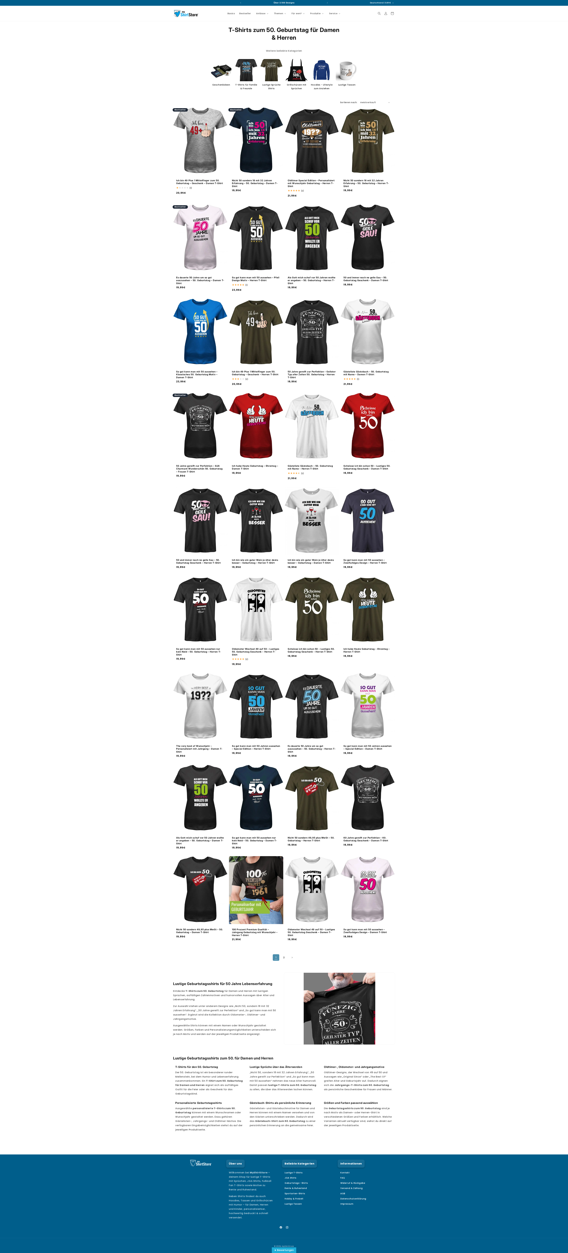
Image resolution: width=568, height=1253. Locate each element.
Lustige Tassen (293, 1203)
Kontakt (345, 1172)
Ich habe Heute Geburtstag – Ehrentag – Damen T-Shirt (255, 467)
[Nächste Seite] (292, 957)
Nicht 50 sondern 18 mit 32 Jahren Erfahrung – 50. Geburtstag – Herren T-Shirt (366, 183)
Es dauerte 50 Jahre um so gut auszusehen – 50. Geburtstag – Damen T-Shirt (200, 280)
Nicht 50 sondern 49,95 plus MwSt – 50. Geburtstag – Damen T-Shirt (199, 931)
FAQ (342, 1177)
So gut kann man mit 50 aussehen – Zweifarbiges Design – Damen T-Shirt (365, 931)
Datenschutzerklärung (353, 1198)
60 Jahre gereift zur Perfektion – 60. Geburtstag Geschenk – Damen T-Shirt (365, 839)
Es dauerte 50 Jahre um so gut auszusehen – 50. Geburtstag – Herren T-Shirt (311, 749)
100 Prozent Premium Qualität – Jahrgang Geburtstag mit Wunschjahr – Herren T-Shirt (255, 932)
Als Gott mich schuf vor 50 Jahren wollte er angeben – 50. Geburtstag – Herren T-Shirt (311, 280)
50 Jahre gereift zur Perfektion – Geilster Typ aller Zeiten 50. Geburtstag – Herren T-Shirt (312, 374)
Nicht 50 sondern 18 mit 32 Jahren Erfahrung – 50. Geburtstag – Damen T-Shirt (254, 183)
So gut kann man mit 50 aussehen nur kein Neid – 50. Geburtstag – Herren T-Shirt (198, 652)
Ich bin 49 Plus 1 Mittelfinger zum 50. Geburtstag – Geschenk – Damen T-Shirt (199, 182)
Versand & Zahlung (351, 1188)
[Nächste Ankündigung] (327, 3)
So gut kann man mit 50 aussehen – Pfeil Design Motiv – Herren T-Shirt (255, 279)
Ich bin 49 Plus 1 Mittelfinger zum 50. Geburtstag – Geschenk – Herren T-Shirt (255, 373)
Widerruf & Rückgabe (352, 1183)
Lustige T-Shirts (294, 1172)
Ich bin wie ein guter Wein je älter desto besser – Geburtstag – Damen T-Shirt (311, 561)
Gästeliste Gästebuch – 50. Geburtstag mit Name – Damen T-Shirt (366, 373)
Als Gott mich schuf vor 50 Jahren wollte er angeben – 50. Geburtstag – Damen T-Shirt (200, 840)
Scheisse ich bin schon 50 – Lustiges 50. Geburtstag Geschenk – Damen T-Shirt (366, 467)
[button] (261, 13)
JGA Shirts (290, 1177)
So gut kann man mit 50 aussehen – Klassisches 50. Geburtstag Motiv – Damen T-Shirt (197, 374)
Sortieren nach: (348, 102)
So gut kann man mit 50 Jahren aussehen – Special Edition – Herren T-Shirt (256, 747)
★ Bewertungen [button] (284, 1250)
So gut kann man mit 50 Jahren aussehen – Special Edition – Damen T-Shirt (367, 747)
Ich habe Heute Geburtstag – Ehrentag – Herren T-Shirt (366, 650)
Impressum (346, 1203)
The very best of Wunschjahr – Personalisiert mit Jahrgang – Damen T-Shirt (199, 749)
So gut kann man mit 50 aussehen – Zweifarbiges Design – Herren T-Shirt (365, 561)
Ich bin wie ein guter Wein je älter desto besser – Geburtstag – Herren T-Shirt (255, 561)
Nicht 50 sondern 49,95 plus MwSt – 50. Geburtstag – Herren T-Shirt (311, 839)
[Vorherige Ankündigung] (240, 3)
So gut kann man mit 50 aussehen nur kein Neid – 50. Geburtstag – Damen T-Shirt (254, 840)
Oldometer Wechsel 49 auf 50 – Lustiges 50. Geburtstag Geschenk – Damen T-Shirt (311, 932)
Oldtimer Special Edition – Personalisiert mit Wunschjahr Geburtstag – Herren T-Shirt (311, 183)
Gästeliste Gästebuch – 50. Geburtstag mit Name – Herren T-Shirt (310, 467)
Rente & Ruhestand (296, 1188)
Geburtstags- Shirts (296, 1183)
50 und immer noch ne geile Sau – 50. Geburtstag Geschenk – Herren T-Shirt (198, 561)
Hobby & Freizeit (294, 1198)
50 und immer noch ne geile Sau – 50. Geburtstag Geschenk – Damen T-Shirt (365, 279)
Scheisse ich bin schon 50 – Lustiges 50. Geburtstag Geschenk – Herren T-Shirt (311, 650)
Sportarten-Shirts (295, 1193)
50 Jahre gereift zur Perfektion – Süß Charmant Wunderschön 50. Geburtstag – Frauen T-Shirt (199, 468)
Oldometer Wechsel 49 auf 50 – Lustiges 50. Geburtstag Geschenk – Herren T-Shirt (255, 652)
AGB (342, 1193)
